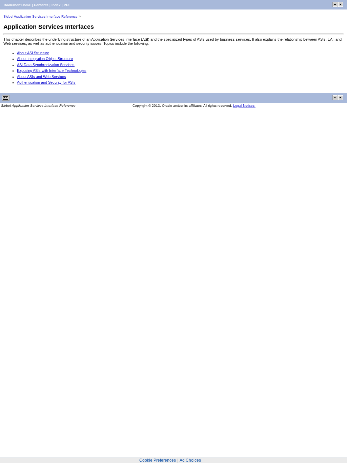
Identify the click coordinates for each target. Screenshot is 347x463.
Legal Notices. (244, 105)
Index (56, 5)
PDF (67, 5)
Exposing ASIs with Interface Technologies (51, 70)
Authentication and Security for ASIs (46, 82)
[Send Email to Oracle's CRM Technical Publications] (5, 99)
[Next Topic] (340, 6)
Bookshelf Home (17, 5)
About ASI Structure (33, 53)
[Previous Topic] (335, 6)
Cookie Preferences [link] (157, 460)
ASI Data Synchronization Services (46, 65)
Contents (41, 5)
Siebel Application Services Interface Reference (40, 16)
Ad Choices (190, 460)
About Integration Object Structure (45, 59)
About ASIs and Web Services (41, 77)
